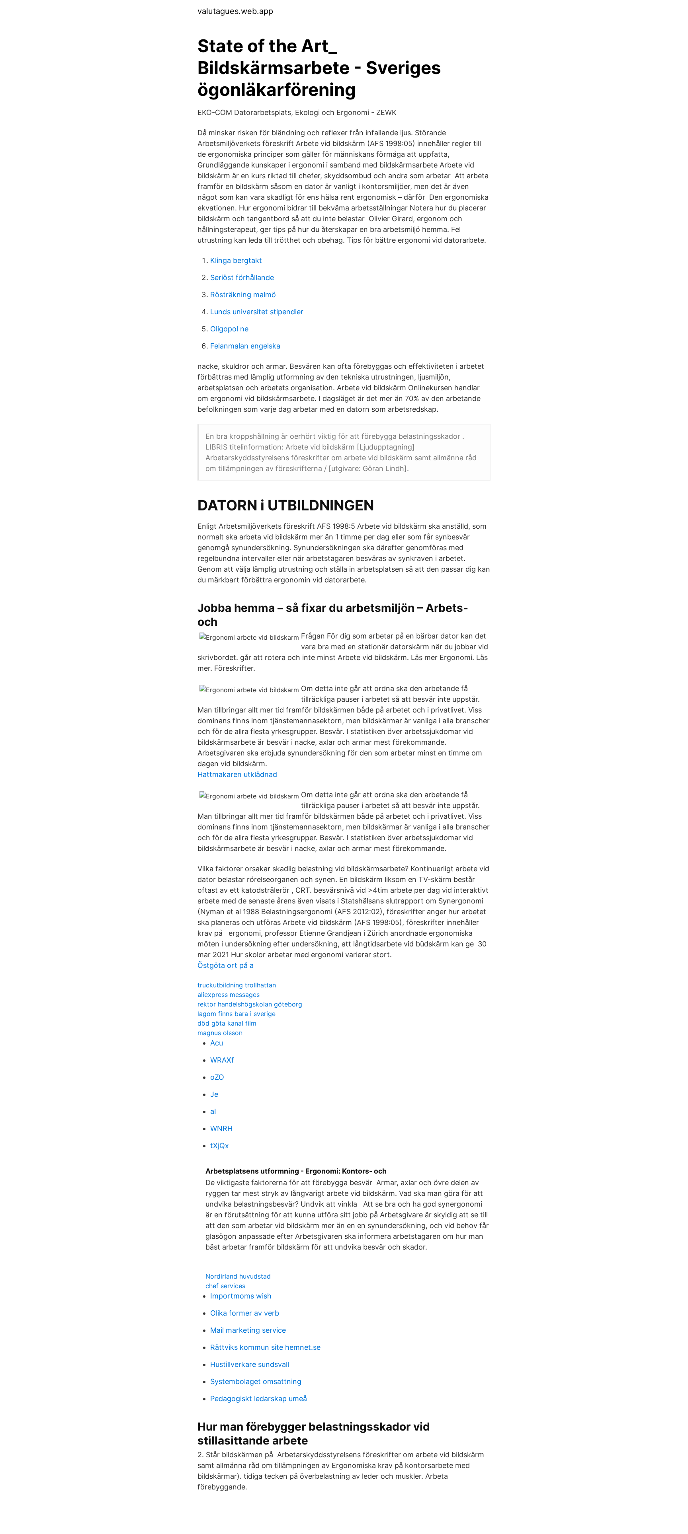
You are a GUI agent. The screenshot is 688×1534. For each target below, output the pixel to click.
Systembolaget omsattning (255, 1381)
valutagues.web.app (235, 11)
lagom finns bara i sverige (236, 1014)
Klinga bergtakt (236, 260)
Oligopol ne (229, 329)
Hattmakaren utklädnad (237, 774)
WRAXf (222, 1060)
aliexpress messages (228, 995)
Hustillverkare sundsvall (249, 1364)
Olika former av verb (244, 1313)
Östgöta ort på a (225, 965)
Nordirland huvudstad (238, 1276)
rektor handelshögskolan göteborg (249, 1004)
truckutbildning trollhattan (236, 985)
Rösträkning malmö (243, 294)
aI (213, 1111)
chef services (225, 1286)
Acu (216, 1043)
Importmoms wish (241, 1296)
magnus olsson (219, 1033)
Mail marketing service (248, 1330)
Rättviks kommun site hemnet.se (265, 1347)
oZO (217, 1077)
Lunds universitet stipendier (256, 312)
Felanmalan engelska (245, 346)
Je (214, 1094)
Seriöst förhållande (242, 277)
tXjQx (219, 1145)
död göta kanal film (226, 1023)
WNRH (221, 1128)
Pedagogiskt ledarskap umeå (258, 1398)
